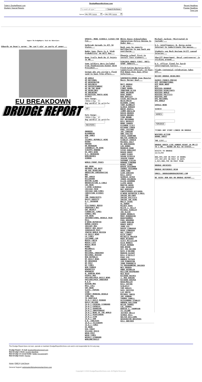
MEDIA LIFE (90, 242)
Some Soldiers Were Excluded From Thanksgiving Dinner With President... (101, 66)
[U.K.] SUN (90, 319)
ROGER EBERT (127, 152)
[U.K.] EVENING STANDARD (97, 304)
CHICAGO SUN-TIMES (94, 191)
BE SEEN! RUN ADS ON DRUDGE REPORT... (174, 178)
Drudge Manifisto (32, 352)
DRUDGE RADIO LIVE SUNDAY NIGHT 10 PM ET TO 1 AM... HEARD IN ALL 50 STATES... (176, 146)
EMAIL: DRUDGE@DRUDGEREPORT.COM (171, 173)
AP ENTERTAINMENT (94, 86)
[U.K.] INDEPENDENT (95, 310)
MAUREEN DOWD (127, 148)
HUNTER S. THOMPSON (130, 309)
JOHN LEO (125, 226)
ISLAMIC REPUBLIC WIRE (96, 139)
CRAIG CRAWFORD (128, 136)
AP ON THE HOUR (92, 88)
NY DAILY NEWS (92, 259)
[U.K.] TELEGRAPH (94, 323)
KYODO (87, 142)
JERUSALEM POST (92, 230)
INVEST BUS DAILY (94, 228)
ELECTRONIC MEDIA (94, 205)
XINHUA (88, 158)
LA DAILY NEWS (92, 234)
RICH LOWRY (126, 234)
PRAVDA (88, 144)
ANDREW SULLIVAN (129, 302)
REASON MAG (90, 284)
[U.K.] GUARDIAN (93, 308)
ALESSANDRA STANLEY (130, 300)
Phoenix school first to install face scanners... (134, 56)
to (103, 14)
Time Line (194, 10)
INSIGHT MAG (91, 226)
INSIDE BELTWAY (128, 195)
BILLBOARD (90, 179)
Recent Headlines (191, 6)
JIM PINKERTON (128, 261)
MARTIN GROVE (127, 185)
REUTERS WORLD (162, 92)
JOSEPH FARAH (127, 158)
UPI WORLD (160, 101)
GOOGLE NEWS (161, 105)
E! (86, 203)
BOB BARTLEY (127, 97)
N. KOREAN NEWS (92, 273)
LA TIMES (89, 236)
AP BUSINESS (91, 84)
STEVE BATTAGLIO (129, 99)
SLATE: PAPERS (92, 290)
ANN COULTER (127, 134)
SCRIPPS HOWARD (92, 150)
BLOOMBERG (90, 133)
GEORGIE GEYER (128, 177)
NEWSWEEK (89, 271)
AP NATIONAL (91, 80)
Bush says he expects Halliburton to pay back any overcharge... (135, 49)
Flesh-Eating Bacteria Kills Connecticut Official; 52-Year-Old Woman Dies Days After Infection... (137, 71)
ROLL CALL (90, 286)
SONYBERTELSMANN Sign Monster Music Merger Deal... (136, 79)
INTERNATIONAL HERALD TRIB (98, 218)
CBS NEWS (89, 185)
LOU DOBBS (125, 146)
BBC (86, 174)
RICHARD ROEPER (128, 280)
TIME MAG (89, 296)
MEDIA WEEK (90, 245)
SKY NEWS (89, 288)
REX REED (125, 274)
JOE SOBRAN (126, 296)
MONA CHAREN (127, 123)
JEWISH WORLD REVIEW (95, 232)
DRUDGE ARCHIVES (163, 165)
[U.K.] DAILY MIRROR (95, 300)
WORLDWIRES (90, 156)
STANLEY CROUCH (128, 140)
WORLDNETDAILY (92, 339)
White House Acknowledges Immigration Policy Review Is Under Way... (136, 41)
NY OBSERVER (91, 261)
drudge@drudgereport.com (38, 350)
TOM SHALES (126, 288)
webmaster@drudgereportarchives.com (37, 367)
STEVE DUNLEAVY (128, 150)
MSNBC (87, 247)
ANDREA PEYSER (128, 259)
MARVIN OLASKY (128, 253)
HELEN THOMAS (127, 304)
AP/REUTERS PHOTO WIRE (96, 94)
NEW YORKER (90, 267)
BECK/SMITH (126, 101)
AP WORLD (89, 78)
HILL (87, 220)
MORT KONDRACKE (128, 216)
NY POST (89, 263)
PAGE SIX (125, 257)
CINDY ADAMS (127, 88)
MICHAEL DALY (127, 142)
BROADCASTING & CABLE (96, 183)
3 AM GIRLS (126, 86)
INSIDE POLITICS (129, 197)
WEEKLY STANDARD (93, 337)
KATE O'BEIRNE (128, 251)
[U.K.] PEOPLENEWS (94, 315)
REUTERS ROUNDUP (163, 88)
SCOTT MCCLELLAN (129, 241)
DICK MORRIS (127, 243)
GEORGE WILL (127, 315)
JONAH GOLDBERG (128, 179)
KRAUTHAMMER (127, 218)
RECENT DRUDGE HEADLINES (167, 76)
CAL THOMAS (126, 307)
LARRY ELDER (127, 154)
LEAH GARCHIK (127, 173)
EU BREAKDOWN (43, 101)
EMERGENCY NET (92, 207)
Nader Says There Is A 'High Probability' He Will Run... (100, 52)
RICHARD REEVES (128, 276)
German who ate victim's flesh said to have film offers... (101, 73)
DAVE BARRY (126, 94)
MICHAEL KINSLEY (129, 210)
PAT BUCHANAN (127, 119)
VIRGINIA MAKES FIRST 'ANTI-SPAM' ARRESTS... (135, 63)
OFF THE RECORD (128, 249)
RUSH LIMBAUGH (128, 230)
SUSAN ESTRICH (128, 156)
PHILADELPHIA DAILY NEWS (97, 277)
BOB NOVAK (125, 247)
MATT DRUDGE (127, 84)
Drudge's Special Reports (14, 8)
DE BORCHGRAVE (128, 144)
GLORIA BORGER (128, 107)
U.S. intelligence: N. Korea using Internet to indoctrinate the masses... (176, 46)
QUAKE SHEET (161, 136)
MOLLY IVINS (127, 202)
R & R (87, 282)
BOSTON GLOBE (91, 181)
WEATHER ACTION (162, 134)
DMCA (17, 363)
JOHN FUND (125, 171)
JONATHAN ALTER (128, 90)
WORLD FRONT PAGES (94, 162)
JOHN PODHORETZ (128, 263)
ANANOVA (89, 131)
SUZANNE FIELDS (128, 160)
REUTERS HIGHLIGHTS (165, 90)
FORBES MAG (90, 214)
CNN (86, 195)
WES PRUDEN (126, 267)
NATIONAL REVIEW (93, 255)
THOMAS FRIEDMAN (129, 169)
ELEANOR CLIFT (128, 125)
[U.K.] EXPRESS (92, 306)
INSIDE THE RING (129, 199)
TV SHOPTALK (91, 298)
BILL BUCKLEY (127, 121)
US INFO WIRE (91, 152)
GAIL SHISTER (127, 290)
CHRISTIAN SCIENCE (94, 193)
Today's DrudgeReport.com (15, 6)
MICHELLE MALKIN (129, 237)
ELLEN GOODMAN (128, 181)
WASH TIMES (90, 335)
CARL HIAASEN (127, 187)
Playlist (27, 356)
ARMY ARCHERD (127, 92)
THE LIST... (161, 140)
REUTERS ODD (161, 97)
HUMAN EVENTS (91, 224)
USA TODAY (90, 329)
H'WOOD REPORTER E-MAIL (133, 193)
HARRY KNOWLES (128, 214)
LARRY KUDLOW (127, 222)
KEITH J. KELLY (128, 208)
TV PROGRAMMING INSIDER (133, 265)
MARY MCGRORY (127, 239)
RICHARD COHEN (128, 127)
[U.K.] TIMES (91, 325)
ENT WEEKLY (90, 210)
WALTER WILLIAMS (129, 317)
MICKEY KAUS (127, 206)
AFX (156, 86)
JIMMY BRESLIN (128, 111)
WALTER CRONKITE (129, 138)
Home (11, 363)
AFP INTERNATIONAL (164, 82)
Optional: (82, 14)
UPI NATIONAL (161, 99)
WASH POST (90, 333)
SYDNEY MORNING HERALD (96, 294)
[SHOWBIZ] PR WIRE (94, 148)
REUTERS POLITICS (163, 94)
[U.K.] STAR (91, 317)
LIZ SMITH (125, 292)
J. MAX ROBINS (128, 278)
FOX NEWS (89, 216)
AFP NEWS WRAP (162, 84)
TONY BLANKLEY (128, 105)
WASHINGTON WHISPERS (131, 319)
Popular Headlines (190, 8)
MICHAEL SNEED (128, 294)
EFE (86, 137)
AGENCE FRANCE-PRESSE (166, 80)
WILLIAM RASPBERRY (130, 272)
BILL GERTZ (126, 175)
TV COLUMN (125, 311)
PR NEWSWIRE (91, 146)
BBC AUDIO (90, 177)
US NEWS (89, 327)
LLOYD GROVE (127, 183)
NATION (88, 251)
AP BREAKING (91, 92)
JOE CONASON (127, 132)
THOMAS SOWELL (128, 298)
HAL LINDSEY (127, 232)
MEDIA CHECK (91, 240)
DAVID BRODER (127, 113)
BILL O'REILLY (128, 255)
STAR (87, 292)
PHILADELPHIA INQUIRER (96, 280)
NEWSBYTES (90, 269)
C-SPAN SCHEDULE (93, 187)
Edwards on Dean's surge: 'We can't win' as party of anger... (34, 46)
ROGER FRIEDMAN (128, 167)
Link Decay (25, 363)
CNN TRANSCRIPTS (93, 197)
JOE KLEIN (125, 212)
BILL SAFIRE (127, 284)
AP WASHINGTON (92, 82)
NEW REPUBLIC (91, 257)
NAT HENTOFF (127, 189)
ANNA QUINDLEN (128, 269)
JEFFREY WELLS (128, 313)
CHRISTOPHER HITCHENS (131, 191)
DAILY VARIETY (92, 199)
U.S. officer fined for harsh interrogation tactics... (170, 65)
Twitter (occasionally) (40, 354)
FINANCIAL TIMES (93, 212)
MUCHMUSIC (90, 249)
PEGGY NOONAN (127, 245)
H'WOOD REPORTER (93, 222)
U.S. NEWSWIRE (92, 154)
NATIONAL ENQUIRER (94, 253)
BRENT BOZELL (127, 109)
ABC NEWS (89, 166)
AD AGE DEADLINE (93, 170)
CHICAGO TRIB (91, 189)
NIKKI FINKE (127, 164)
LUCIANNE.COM (91, 238)
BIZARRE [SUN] (128, 103)
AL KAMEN (125, 204)
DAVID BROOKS (127, 115)
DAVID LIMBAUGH (128, 228)
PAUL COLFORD (127, 129)
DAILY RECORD (91, 302)
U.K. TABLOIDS (92, 321)
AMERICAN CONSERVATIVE (96, 172)
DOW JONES (90, 135)
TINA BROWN (126, 117)
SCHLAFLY (125, 286)
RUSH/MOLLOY (127, 282)
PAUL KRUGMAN (127, 220)
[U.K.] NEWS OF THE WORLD (98, 312)
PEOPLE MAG (90, 275)
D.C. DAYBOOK (91, 201)
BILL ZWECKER (127, 321)
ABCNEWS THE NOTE (94, 168)
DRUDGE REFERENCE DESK (166, 169)
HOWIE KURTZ (127, 224)
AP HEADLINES (91, 90)
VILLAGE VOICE (92, 331)
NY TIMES (89, 265)
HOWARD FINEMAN (128, 162)
